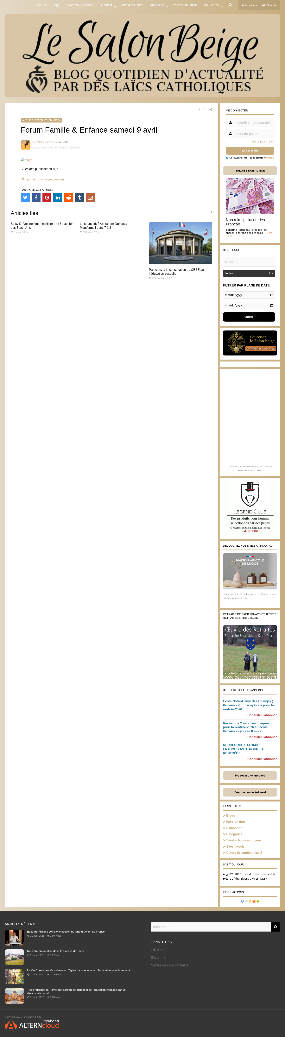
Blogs (55, 5)
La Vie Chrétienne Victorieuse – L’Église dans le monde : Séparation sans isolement (78, 970)
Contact (106, 5)
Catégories (234, 834)
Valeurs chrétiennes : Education (41, 120)
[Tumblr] (79, 197)
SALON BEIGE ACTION (250, 170)
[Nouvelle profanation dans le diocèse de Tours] (14, 964)
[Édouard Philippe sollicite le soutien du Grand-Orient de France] (14, 944)
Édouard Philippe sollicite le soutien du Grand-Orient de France (66, 931)
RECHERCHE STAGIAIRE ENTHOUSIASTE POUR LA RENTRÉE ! (243, 749)
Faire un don (235, 821)
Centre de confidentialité (244, 852)
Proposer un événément (250, 792)
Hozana (259, 471)
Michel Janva (44, 142)
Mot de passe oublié (263, 141)
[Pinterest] (46, 197)
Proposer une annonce (250, 775)
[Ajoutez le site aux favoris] (250, 901)
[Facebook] (36, 197)
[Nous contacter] (246, 901)
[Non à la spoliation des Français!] (250, 213)
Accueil (42, 5)
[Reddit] (68, 197)
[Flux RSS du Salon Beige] (254, 901)
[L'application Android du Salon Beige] (257, 901)
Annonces (157, 5)
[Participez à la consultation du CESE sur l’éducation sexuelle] (180, 263)
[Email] (90, 197)
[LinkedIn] (57, 197)
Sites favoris (235, 846)
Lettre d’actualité (131, 5)
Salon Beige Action (80, 5)
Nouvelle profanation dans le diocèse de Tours (55, 950)
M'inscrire (269, 158)
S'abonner (159, 957)
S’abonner (234, 828)
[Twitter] (25, 197)
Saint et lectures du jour (243, 840)
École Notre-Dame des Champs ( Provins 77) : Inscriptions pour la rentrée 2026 (248, 705)
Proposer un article (185, 5)
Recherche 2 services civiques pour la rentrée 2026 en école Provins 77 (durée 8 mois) (246, 727)
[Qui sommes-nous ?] (242, 901)
